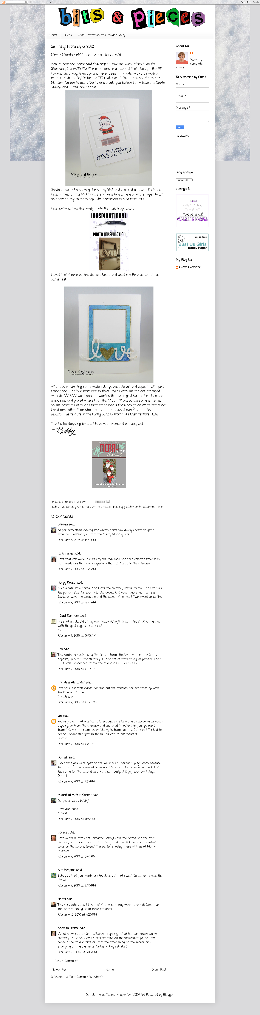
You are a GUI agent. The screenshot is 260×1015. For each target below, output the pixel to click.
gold (126, 507)
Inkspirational (61, 208)
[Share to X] (102, 501)
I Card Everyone (68, 616)
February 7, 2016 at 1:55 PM (76, 819)
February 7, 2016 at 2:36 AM (77, 569)
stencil (160, 507)
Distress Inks (99, 507)
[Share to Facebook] (105, 501)
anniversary (69, 507)
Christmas (83, 507)
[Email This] (96, 501)
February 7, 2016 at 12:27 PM (77, 669)
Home (53, 35)
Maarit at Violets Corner (75, 795)
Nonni (62, 899)
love (132, 507)
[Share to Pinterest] (108, 501)
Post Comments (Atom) (86, 977)
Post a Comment (66, 961)
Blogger (168, 994)
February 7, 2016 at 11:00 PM (77, 885)
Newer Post (60, 969)
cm (60, 715)
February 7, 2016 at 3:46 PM (77, 856)
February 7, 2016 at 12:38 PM (77, 702)
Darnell (63, 757)
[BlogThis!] (99, 501)
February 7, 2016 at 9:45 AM (77, 635)
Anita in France (68, 928)
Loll (60, 649)
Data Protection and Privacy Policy (101, 35)
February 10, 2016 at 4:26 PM (77, 914)
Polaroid (141, 507)
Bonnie (62, 832)
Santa (151, 507)
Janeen (63, 524)
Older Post (159, 969)
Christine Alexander (71, 682)
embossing (116, 507)
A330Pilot (138, 994)
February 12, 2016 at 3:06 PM (77, 952)
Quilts (68, 35)
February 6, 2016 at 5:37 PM (77, 540)
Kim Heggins (66, 870)
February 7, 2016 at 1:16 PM (76, 744)
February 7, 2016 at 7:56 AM (77, 602)
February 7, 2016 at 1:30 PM (76, 781)
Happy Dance (66, 582)
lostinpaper (65, 553)
